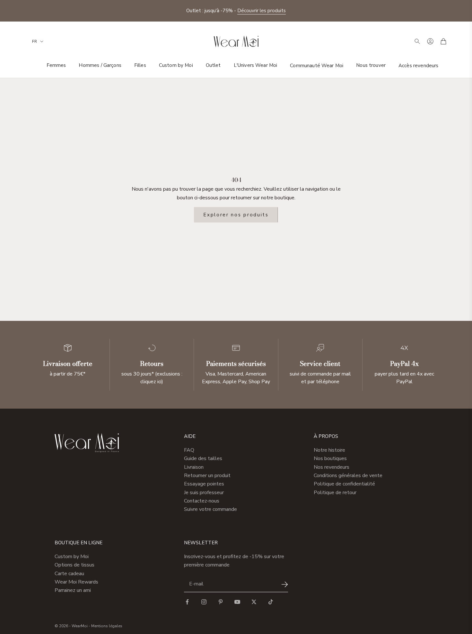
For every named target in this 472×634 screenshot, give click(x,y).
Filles (140, 65)
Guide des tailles (203, 458)
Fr (34, 41)
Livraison (194, 467)
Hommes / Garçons (100, 65)
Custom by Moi (176, 65)
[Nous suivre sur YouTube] (237, 602)
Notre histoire (329, 450)
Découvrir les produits (261, 10)
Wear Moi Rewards (76, 581)
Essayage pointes (204, 483)
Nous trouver (371, 65)
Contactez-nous (201, 500)
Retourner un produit (207, 475)
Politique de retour (335, 492)
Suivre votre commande (210, 509)
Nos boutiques (330, 458)
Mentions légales (106, 626)
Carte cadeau (69, 573)
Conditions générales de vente (348, 475)
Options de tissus (74, 564)
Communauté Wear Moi (316, 65)
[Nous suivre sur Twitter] (254, 602)
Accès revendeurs (418, 65)
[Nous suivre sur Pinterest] (220, 602)
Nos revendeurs (331, 467)
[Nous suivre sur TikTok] (270, 602)
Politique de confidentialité (344, 483)
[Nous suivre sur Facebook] (187, 602)
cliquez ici (151, 381)
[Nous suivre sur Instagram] (204, 602)
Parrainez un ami (73, 590)
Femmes (56, 65)
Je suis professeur (204, 492)
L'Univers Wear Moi (255, 65)
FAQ (189, 450)
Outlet (213, 65)
